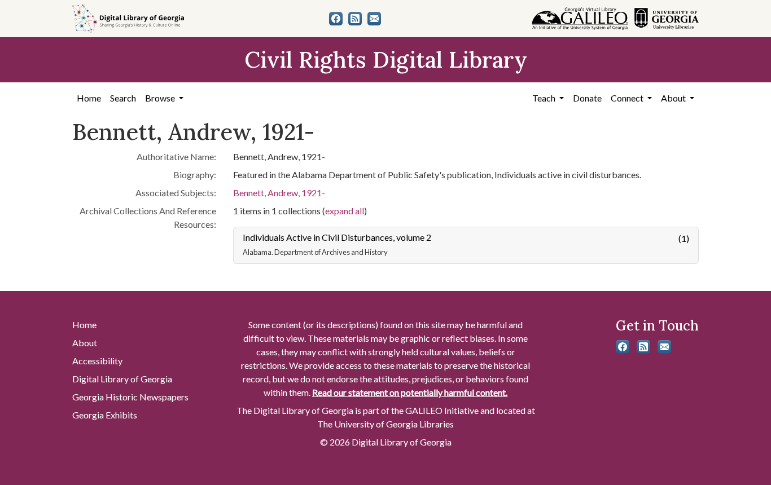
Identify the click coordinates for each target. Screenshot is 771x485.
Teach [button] (544, 97)
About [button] (674, 97)
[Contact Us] (374, 18)
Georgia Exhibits (104, 414)
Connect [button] (628, 97)
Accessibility (97, 360)
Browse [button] (161, 97)
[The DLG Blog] (355, 18)
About (84, 342)
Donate (587, 97)
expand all (344, 210)
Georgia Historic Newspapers (130, 396)
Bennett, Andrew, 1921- (279, 192)
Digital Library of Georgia (122, 378)
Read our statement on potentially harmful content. (409, 392)
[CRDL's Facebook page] (336, 18)
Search (123, 97)
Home (89, 97)
